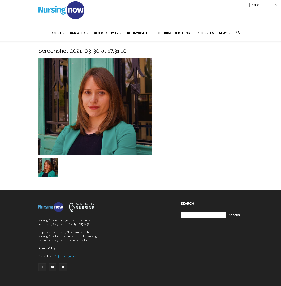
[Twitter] (52, 267)
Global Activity (106, 33)
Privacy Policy (47, 248)
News (223, 33)
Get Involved (137, 33)
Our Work (77, 33)
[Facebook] (42, 267)
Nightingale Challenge (173, 33)
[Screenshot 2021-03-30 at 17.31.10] (95, 153)
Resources (205, 33)
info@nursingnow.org (66, 256)
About (56, 33)
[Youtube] (63, 267)
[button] (238, 32)
